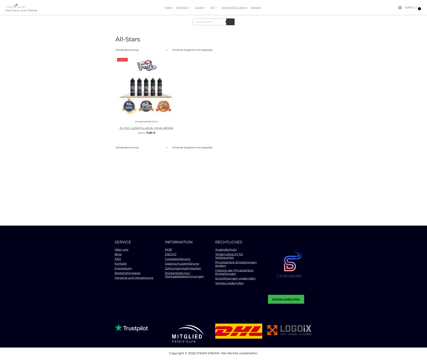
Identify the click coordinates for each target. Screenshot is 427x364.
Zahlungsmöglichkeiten (183, 268)
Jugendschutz (226, 249)
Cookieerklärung (177, 259)
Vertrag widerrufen (229, 283)
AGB (168, 249)
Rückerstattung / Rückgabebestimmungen (184, 274)
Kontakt (121, 264)
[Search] (230, 21)
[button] (413, 8)
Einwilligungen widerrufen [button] (235, 278)
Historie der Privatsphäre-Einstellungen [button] (234, 272)
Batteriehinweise (127, 273)
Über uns (121, 249)
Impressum (123, 268)
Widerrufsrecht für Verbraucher (229, 256)
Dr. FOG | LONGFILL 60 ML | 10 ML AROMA (146, 128)
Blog (118, 254)
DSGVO (170, 254)
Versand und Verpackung (134, 278)
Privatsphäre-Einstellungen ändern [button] (236, 264)
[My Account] (400, 8)
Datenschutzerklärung (182, 264)
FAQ (118, 259)
